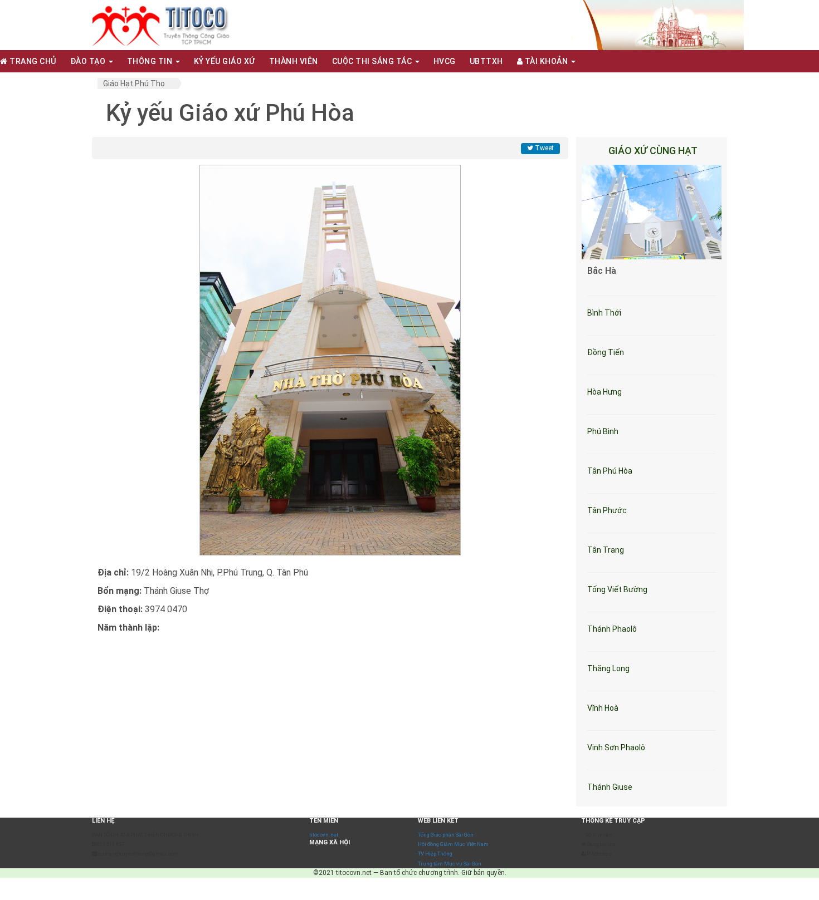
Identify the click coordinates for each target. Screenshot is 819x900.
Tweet (543, 148)
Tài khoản (546, 61)
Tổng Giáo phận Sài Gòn (446, 835)
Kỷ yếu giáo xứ (224, 61)
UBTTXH (486, 61)
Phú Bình (602, 431)
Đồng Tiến (605, 352)
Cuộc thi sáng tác (373, 61)
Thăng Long (608, 668)
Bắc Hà (601, 270)
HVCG (444, 61)
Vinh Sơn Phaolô (616, 747)
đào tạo (89, 61)
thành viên (293, 61)
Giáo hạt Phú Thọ (134, 83)
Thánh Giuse (609, 787)
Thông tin (150, 61)
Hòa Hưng (604, 391)
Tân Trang (605, 549)
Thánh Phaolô (612, 628)
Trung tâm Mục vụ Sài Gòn (449, 863)
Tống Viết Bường (617, 589)
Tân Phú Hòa (609, 470)
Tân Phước (607, 510)
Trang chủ (32, 61)
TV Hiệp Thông (435, 853)
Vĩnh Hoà (602, 708)
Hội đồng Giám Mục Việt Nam (453, 844)
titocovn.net (323, 835)
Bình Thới (604, 312)
